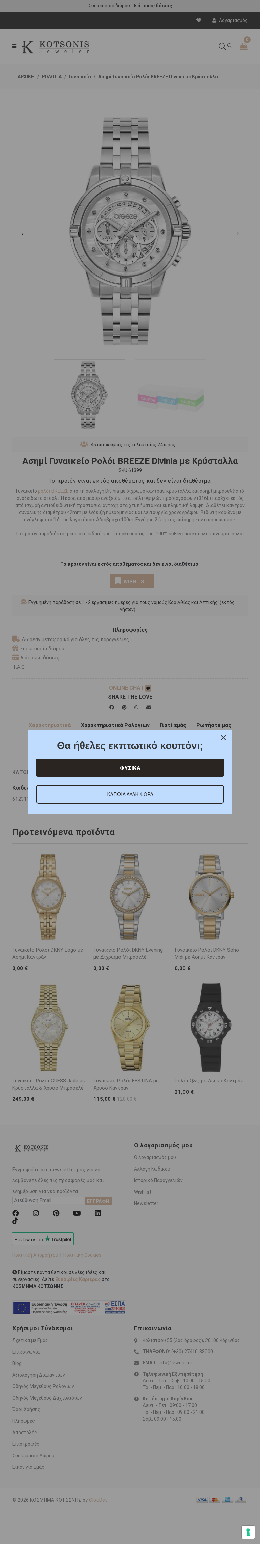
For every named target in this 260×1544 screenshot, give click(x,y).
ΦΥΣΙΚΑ (130, 768)
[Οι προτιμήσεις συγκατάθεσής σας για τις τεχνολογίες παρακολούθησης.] (248, 1532)
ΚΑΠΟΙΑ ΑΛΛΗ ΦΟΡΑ (130, 794)
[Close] (223, 738)
